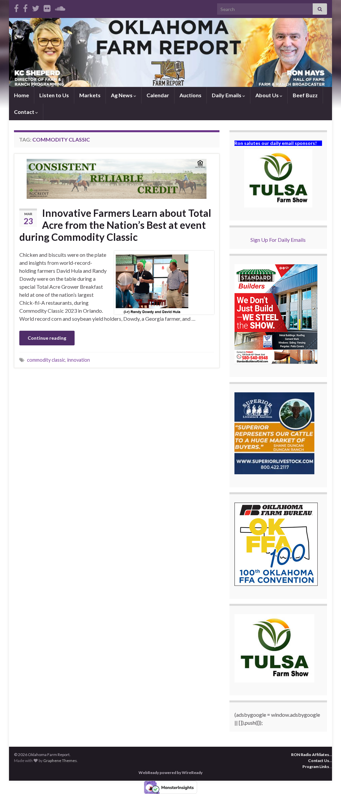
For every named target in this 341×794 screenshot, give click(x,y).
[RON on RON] (35, 7)
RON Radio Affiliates (310, 754)
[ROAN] (16, 7)
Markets (90, 95)
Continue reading (47, 338)
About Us (267, 95)
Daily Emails (227, 95)
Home (21, 95)
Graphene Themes (60, 760)
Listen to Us (54, 95)
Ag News (122, 95)
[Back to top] (326, 779)
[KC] (25, 7)
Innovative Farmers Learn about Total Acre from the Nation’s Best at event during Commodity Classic (115, 225)
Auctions (190, 95)
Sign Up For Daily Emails (278, 239)
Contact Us (318, 760)
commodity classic (46, 360)
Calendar (158, 95)
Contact (24, 112)
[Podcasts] (60, 7)
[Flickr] (47, 7)
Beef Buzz (305, 95)
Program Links (315, 766)
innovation (78, 360)
